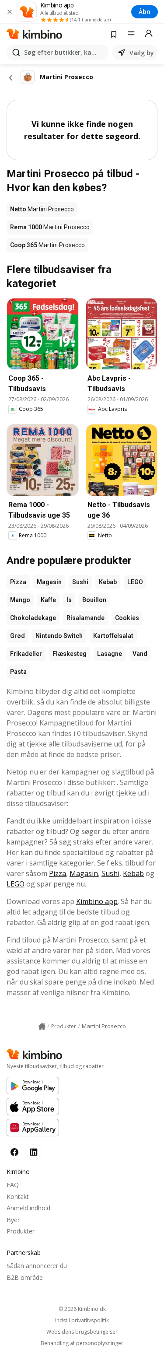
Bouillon (94, 599)
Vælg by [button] (141, 53)
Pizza (18, 581)
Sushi (80, 581)
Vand (140, 653)
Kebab (108, 581)
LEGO (135, 581)
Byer (13, 1220)
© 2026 (82, 1309)
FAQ (13, 1185)
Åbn (144, 11)
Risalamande (85, 617)
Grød (17, 635)
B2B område (25, 1277)
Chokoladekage (33, 617)
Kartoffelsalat (113, 635)
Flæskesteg (69, 653)
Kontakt (18, 1196)
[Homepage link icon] (41, 1026)
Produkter (21, 1231)
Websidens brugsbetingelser (82, 1331)
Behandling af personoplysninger (82, 1343)
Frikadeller (26, 653)
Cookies (127, 617)
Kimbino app (97, 901)
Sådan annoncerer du (37, 1265)
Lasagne (109, 653)
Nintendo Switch (59, 635)
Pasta (18, 671)
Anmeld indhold (28, 1208)
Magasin (49, 581)
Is (69, 599)
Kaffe (48, 599)
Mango (20, 599)
